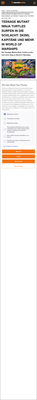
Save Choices (18, 161)
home (3, 10)
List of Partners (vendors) (10, 146)
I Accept (18, 156)
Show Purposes (18, 166)
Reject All (18, 151)
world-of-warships (12, 10)
